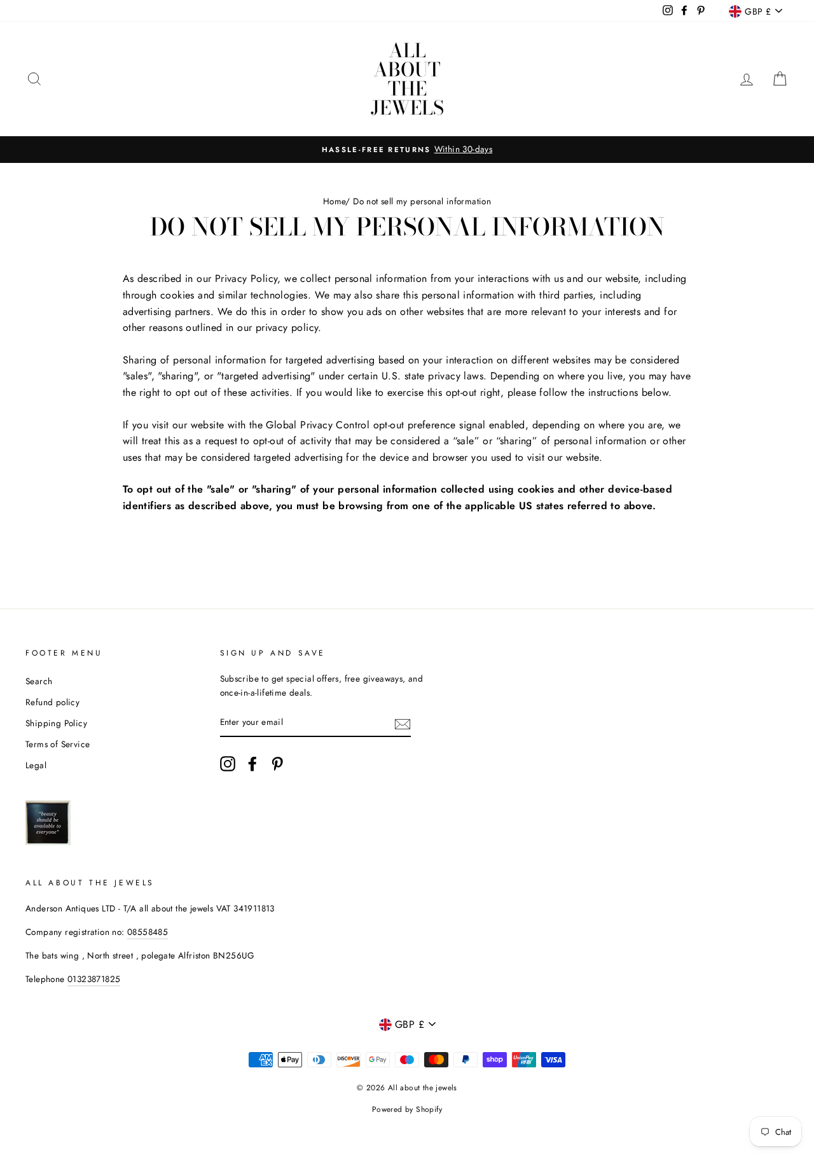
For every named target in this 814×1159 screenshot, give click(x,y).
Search (38, 681)
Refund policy (52, 702)
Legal (35, 765)
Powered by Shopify (407, 1109)
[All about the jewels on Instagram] (227, 763)
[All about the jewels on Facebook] (252, 763)
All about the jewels (407, 79)
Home (334, 201)
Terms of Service (57, 744)
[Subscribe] (402, 723)
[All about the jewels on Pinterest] (277, 763)
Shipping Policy (56, 723)
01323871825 (93, 979)
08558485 (147, 931)
